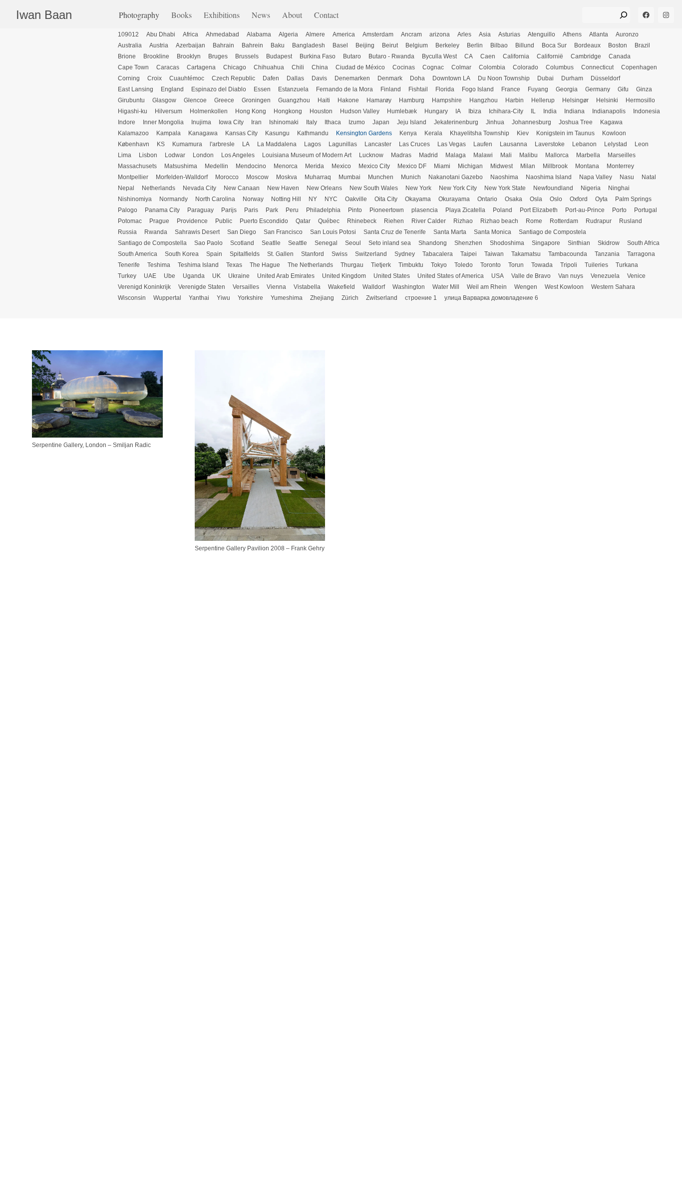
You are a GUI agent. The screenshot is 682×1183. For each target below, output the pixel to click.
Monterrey (620, 166)
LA (246, 144)
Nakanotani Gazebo (455, 177)
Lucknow (371, 155)
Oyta (601, 199)
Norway (253, 199)
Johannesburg (531, 122)
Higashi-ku (132, 111)
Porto (619, 210)
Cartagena (201, 67)
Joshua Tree (576, 122)
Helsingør (575, 100)
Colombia (492, 67)
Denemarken (352, 78)
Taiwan (494, 253)
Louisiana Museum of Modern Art (306, 155)
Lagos (312, 144)
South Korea (182, 253)
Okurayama (454, 199)
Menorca (286, 166)
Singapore (546, 242)
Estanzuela (293, 89)
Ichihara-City (506, 111)
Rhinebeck (361, 221)
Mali (506, 155)
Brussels (247, 56)
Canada (620, 56)
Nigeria (591, 188)
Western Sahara (613, 286)
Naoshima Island (549, 177)
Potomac (130, 221)
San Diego (241, 232)
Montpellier (133, 177)
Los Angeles (238, 155)
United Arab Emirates (286, 275)
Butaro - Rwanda (391, 56)
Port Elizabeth (539, 210)
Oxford (579, 199)
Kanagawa (203, 133)
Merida (314, 166)
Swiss (339, 253)
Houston (321, 111)
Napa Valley (595, 177)
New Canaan (242, 188)
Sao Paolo (208, 242)
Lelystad (615, 144)
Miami (442, 166)
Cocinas (403, 67)
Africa (190, 34)
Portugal (645, 210)
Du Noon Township (504, 78)
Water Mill (445, 286)
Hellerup (543, 100)
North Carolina (215, 199)
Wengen (525, 286)
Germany (597, 89)
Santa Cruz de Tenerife (394, 232)
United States (391, 275)
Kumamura (187, 144)
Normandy (173, 199)
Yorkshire (250, 297)
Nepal (126, 188)
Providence (192, 221)
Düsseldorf (605, 78)
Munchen (380, 177)
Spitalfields (245, 253)
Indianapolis (609, 111)
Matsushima (180, 166)
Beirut (390, 45)
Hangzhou (483, 100)
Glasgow (164, 100)
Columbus (560, 67)
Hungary (436, 111)
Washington (408, 286)
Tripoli (568, 264)
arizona (439, 34)
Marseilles (622, 155)
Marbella (588, 155)
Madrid (428, 155)
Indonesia (646, 111)
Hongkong (288, 111)
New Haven (283, 188)
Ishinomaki (284, 122)
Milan (527, 166)
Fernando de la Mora (344, 89)
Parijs (229, 210)
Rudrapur (599, 221)
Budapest (279, 56)
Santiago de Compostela (552, 232)
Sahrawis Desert (197, 232)
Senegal (326, 242)
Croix (154, 78)
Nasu (627, 177)
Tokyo (439, 264)
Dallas (295, 78)
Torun (516, 264)
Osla (536, 199)
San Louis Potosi (333, 232)
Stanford (312, 253)
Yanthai (199, 297)
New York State (505, 188)
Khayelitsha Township (479, 133)
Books (181, 14)
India (550, 111)
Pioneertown (386, 210)
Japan (380, 122)
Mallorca (557, 155)
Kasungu (277, 133)
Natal (649, 177)
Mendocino (251, 166)
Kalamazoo (133, 133)
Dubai (545, 78)
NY (313, 199)
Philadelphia (323, 210)
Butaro (352, 56)
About (292, 14)
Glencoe (195, 100)
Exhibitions (222, 14)
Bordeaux (587, 45)
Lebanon (584, 144)
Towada (542, 264)
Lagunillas (343, 144)
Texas (234, 264)
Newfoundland (553, 188)
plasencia (424, 210)
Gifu (623, 89)
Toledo (463, 264)
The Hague (265, 264)
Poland (502, 210)
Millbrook (555, 166)
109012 (128, 34)
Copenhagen (639, 67)
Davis (319, 78)
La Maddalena (277, 144)
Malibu (528, 155)
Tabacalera (437, 253)
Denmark (389, 78)
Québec (329, 221)
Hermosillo (640, 100)
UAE (150, 275)
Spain (214, 253)
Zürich (349, 297)
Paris (251, 210)
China (320, 67)
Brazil (642, 45)
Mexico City (374, 166)
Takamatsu (526, 253)
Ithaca (333, 122)
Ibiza (474, 111)
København (133, 144)
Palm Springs (633, 199)
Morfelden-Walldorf (182, 177)
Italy (311, 122)
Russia (127, 232)
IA (458, 111)
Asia (485, 34)
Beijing (364, 45)
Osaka (513, 199)
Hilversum (168, 111)
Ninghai (619, 188)
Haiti (324, 100)
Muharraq (318, 177)
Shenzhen (468, 242)
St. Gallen (280, 253)
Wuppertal (167, 297)
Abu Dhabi (160, 34)
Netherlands (158, 188)
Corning (129, 78)
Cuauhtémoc (186, 78)
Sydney (404, 253)
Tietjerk (381, 264)
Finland (390, 89)
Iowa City (231, 122)
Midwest (501, 166)
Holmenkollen (209, 111)
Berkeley (447, 45)
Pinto (355, 210)
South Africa (643, 242)
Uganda (194, 275)
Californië (550, 56)
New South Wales (373, 188)
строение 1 (421, 297)
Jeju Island (411, 122)
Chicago (234, 67)
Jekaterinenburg (456, 122)
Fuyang (538, 89)
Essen (262, 89)
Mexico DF (411, 166)
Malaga (455, 155)
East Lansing (135, 89)
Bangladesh (308, 45)
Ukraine (239, 275)
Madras (401, 155)
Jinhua (495, 122)
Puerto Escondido (264, 221)
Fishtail (418, 89)
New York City (458, 188)
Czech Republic (233, 78)
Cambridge (586, 56)
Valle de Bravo (531, 275)
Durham (572, 78)
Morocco (227, 177)
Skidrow (609, 242)
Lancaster (377, 144)
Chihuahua (269, 67)
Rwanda (155, 232)
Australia (130, 45)
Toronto (490, 264)
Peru (292, 210)
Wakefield (341, 286)
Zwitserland (381, 297)
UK (216, 275)
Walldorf (373, 286)
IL (533, 111)
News (261, 14)
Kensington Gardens (364, 133)
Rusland (630, 221)
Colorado (525, 67)
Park (272, 210)
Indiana (574, 111)
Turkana (627, 264)
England (172, 89)
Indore (126, 122)
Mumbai (349, 177)
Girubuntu (131, 100)
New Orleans (324, 188)
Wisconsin (132, 297)
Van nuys (570, 275)
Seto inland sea (389, 242)
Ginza (644, 89)
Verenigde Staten (201, 286)
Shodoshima (507, 242)
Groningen (256, 100)
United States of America (450, 275)
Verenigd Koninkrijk (144, 286)
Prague (159, 221)
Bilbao (499, 45)
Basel (340, 45)
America (344, 34)
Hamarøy (378, 100)
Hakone (348, 100)
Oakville (356, 199)
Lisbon (148, 155)
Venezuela (605, 275)
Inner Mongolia (163, 122)
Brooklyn (189, 56)
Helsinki (607, 100)
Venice (636, 275)
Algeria (288, 34)
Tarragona (641, 253)
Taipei (468, 253)
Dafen (271, 78)
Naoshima (504, 177)
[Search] (623, 15)
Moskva (286, 177)
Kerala (433, 133)
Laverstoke (550, 144)
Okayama (418, 199)
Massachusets (137, 166)
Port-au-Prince (585, 210)
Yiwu (223, 297)
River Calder (428, 221)
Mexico (341, 166)
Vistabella (307, 286)
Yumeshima (287, 297)
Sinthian (579, 242)
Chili (298, 67)
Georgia (567, 89)
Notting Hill (286, 199)
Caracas (167, 67)
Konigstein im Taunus (565, 133)
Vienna (276, 286)
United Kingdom (344, 275)
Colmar (461, 67)
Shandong (432, 242)
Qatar (303, 221)
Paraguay (200, 210)
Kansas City (241, 133)
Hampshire (447, 100)
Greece (224, 100)
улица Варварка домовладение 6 (491, 297)
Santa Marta (449, 232)
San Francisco (283, 232)
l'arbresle (222, 144)
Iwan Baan (44, 14)
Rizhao (463, 221)
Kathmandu (313, 133)
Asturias (509, 34)
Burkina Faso (318, 56)
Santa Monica (492, 232)
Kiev (523, 133)
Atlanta (598, 34)
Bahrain (223, 45)
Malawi (483, 155)
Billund (524, 45)
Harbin (514, 100)
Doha (417, 78)
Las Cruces (414, 144)
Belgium (416, 45)
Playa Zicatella (465, 210)
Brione (127, 56)
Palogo (127, 210)
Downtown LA (451, 78)
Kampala (168, 133)
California (516, 56)
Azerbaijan (190, 45)
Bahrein (252, 45)
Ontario (487, 199)
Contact (326, 14)
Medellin (216, 166)
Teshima (158, 264)
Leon (642, 144)
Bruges (218, 56)
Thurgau (352, 264)
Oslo (556, 199)
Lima (124, 155)
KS (161, 144)
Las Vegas (451, 144)
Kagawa (611, 122)
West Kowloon (564, 286)
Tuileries (596, 264)
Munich (411, 177)
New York (418, 188)
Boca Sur (554, 45)
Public (223, 221)
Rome (534, 221)
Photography (139, 14)
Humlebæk (402, 111)
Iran (256, 122)
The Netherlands (310, 264)
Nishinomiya (135, 199)
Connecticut (597, 67)
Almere (315, 34)
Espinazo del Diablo (218, 89)
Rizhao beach (499, 221)
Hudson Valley (359, 111)
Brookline (156, 56)
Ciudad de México (360, 67)
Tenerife (129, 264)
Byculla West (439, 56)
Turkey (127, 275)
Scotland (242, 242)
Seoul (353, 242)
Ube (169, 275)
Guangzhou (294, 100)
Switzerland (371, 253)
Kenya (408, 133)
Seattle (297, 242)
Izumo (356, 122)
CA (468, 56)
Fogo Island (478, 89)
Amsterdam (377, 34)
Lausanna (513, 144)
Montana (587, 166)
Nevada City (199, 188)
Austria (158, 45)
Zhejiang (322, 297)
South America (137, 253)
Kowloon (614, 133)
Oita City (385, 199)
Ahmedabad (222, 34)
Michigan (470, 166)
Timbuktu (410, 264)
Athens (572, 34)
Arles (464, 34)
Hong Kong (250, 111)
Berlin (475, 45)
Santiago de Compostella (152, 242)
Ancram (411, 34)
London (203, 155)
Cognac (433, 67)
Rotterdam (564, 221)
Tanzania (607, 253)
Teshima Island (198, 264)
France (510, 89)
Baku (278, 45)
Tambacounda (567, 253)
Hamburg (411, 100)
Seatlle (271, 242)
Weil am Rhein (487, 286)
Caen (487, 56)
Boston (617, 45)
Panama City (162, 210)
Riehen (394, 221)
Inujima (201, 122)
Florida (444, 89)
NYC (331, 199)
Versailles (246, 286)
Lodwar (175, 155)
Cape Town (133, 67)
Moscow (257, 177)
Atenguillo (541, 34)
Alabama (259, 34)
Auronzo (627, 34)
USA (497, 275)
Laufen (482, 144)
